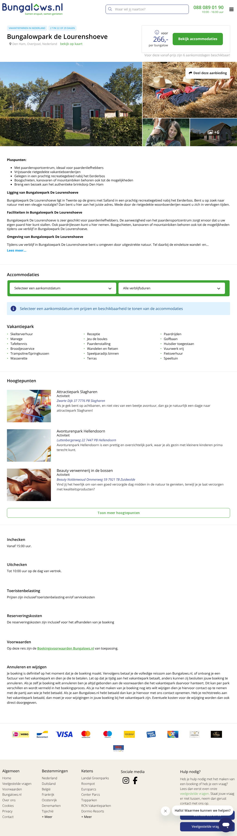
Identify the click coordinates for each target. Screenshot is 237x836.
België (46, 789)
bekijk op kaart (71, 44)
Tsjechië (48, 811)
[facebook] (135, 780)
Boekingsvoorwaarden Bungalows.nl (65, 648)
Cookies (8, 806)
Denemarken (51, 806)
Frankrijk (48, 794)
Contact (8, 817)
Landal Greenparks (95, 778)
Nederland (49, 778)
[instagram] (126, 780)
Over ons (9, 800)
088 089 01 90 (208, 7)
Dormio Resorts (92, 811)
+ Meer (47, 817)
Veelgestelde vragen (16, 784)
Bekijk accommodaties (197, 39)
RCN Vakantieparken (96, 806)
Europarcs (88, 789)
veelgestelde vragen (194, 794)
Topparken (89, 800)
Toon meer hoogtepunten (118, 513)
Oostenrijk (49, 800)
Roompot (88, 784)
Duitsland (49, 784)
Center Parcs (90, 794)
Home (6, 778)
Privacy (7, 811)
